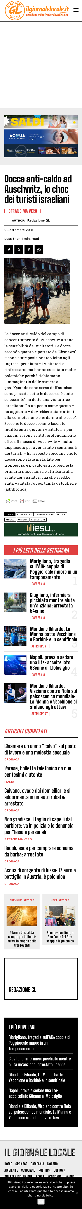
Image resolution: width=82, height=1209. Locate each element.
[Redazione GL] (8, 220)
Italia (9, 781)
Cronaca (11, 759)
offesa (23, 519)
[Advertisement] (41, 65)
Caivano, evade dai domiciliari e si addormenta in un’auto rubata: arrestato (37, 797)
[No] (76, 1193)
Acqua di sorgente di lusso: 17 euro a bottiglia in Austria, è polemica (40, 873)
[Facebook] (8, 249)
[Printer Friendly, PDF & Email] (25, 503)
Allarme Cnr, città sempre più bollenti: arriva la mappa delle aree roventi (21, 938)
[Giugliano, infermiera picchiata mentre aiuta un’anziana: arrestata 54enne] (15, 602)
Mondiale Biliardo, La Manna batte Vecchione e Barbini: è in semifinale (53, 634)
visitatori (38, 519)
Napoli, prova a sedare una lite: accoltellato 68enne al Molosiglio (51, 662)
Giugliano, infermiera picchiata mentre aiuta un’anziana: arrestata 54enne (52, 603)
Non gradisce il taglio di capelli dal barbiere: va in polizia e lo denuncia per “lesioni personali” (38, 825)
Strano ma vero (18, 839)
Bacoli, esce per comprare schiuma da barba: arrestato (38, 851)
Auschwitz (24, 514)
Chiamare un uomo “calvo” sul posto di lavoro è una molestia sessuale (40, 749)
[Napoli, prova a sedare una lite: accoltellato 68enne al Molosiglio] (15, 664)
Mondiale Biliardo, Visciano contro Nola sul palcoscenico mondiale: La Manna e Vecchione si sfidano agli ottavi (53, 696)
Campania (38, 584)
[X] (18, 249)
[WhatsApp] (39, 249)
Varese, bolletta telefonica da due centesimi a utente (37, 771)
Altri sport (39, 646)
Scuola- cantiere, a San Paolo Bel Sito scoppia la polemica (60, 937)
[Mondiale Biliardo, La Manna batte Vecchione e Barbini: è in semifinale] (15, 636)
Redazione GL (38, 220)
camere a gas (45, 514)
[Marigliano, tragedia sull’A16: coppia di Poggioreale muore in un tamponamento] (15, 568)
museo (10, 519)
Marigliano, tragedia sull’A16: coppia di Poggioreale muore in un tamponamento (53, 569)
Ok (41, 1202)
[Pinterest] (28, 249)
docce (61, 514)
